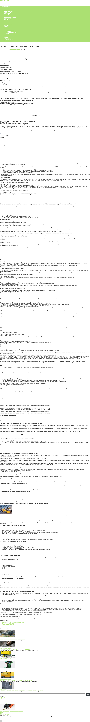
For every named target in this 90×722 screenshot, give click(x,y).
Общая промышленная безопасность (8, 623)
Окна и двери (6, 25)
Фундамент (6, 37)
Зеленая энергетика (6, 6)
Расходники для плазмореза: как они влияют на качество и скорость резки (15, 649)
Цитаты (3, 41)
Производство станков (8, 15)
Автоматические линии (8, 11)
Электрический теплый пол (11, 32)
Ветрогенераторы (7, 7)
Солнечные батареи (8, 8)
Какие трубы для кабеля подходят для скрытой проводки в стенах (11, 711)
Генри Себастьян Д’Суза (4, 714)
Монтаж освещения (9, 39)
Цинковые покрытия (8, 19)
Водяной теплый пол (10, 30)
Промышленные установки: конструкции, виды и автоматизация (13, 622)
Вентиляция (6, 21)
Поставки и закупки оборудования (8, 624)
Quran (1, 713)
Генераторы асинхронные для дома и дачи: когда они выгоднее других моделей (16, 680)
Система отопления (8, 24)
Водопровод (6, 26)
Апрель (1, 698)
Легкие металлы (7, 13)
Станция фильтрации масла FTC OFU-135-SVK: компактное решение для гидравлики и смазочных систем (21, 670)
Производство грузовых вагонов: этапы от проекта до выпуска (12, 639)
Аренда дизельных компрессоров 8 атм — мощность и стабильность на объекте (16, 659)
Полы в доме (6, 28)
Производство (4, 10)
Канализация (8, 27)
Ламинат (7, 33)
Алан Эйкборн (2, 697)
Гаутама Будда (2, 699)
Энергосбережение (7, 38)
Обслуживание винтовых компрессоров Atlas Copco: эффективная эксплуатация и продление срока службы (21, 690)
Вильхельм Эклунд (3, 703)
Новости (3, 40)
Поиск (1, 692)
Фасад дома (6, 35)
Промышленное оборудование (10, 17)
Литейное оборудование (8, 14)
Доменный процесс (7, 12)
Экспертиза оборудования (6, 625)
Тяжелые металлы (7, 18)
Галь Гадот (2, 712)
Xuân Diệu (2, 700)
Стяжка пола (8, 31)
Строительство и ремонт (7, 20)
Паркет (7, 34)
